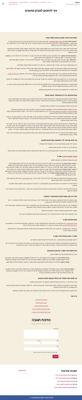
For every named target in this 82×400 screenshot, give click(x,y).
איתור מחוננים (48, 202)
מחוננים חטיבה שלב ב (41, 299)
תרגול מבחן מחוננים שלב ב (41, 306)
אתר (57, 346)
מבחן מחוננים (43, 2)
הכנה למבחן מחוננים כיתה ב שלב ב (41, 312)
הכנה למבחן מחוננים (13, 4)
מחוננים (77, 2)
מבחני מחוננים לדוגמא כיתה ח (62, 387)
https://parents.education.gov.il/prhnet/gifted (64, 111)
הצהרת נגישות (22, 370)
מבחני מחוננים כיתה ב (69, 156)
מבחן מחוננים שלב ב (13, 2)
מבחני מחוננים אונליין (41, 302)
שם (57, 340)
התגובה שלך (55, 328)
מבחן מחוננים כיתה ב (34, 2)
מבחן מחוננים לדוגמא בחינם (65, 381)
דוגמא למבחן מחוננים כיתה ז (63, 375)
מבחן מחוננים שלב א (23, 2)
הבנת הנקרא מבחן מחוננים (70, 225)
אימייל (38, 340)
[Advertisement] (41, 22)
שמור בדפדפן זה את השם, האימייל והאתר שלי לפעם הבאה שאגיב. (45, 352)
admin (75, 375)
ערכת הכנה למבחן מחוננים (57, 41)
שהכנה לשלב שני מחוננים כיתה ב (41, 309)
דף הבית (50, 2)
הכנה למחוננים (38, 70)
